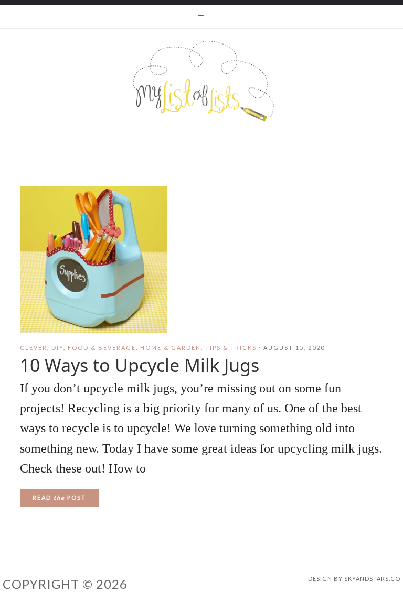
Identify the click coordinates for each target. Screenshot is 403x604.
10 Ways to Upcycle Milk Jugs (139, 365)
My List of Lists (201, 81)
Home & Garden (170, 347)
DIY (57, 347)
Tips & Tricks (231, 347)
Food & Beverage (102, 347)
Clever (33, 347)
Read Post (59, 497)
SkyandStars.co (372, 578)
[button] (201, 16)
